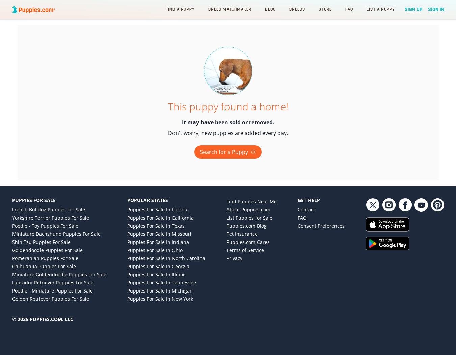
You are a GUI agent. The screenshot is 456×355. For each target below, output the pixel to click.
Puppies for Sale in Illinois (157, 274)
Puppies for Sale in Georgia (158, 266)
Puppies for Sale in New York (160, 299)
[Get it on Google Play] (405, 243)
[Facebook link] (405, 205)
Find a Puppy (180, 9)
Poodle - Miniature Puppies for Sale (52, 290)
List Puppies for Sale (249, 217)
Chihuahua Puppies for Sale (44, 266)
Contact (306, 209)
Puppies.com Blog (246, 226)
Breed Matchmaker (229, 9)
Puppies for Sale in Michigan (160, 290)
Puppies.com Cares (248, 242)
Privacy (234, 258)
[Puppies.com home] (33, 9)
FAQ (349, 9)
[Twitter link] (372, 205)
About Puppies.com (248, 209)
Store (325, 9)
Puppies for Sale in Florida (157, 209)
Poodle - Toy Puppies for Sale (45, 226)
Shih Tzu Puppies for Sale (41, 242)
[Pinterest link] (437, 205)
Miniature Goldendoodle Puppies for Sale (59, 274)
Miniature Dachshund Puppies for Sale (56, 234)
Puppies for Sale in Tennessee (161, 282)
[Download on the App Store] (405, 224)
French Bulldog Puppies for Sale (48, 209)
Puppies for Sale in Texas (156, 226)
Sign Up (414, 9)
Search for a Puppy (224, 152)
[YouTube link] (421, 205)
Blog (270, 9)
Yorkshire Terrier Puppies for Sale (50, 217)
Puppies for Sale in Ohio (155, 250)
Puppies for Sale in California (160, 217)
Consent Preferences (321, 226)
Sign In (436, 9)
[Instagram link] (389, 205)
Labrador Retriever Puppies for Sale (52, 282)
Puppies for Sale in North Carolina (166, 258)
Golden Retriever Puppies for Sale (50, 299)
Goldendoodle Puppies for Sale (47, 250)
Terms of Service (245, 250)
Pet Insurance (242, 234)
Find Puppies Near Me (251, 201)
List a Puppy (381, 9)
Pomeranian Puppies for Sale (45, 258)
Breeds (297, 9)
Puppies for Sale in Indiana (158, 242)
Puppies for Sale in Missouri (159, 234)
